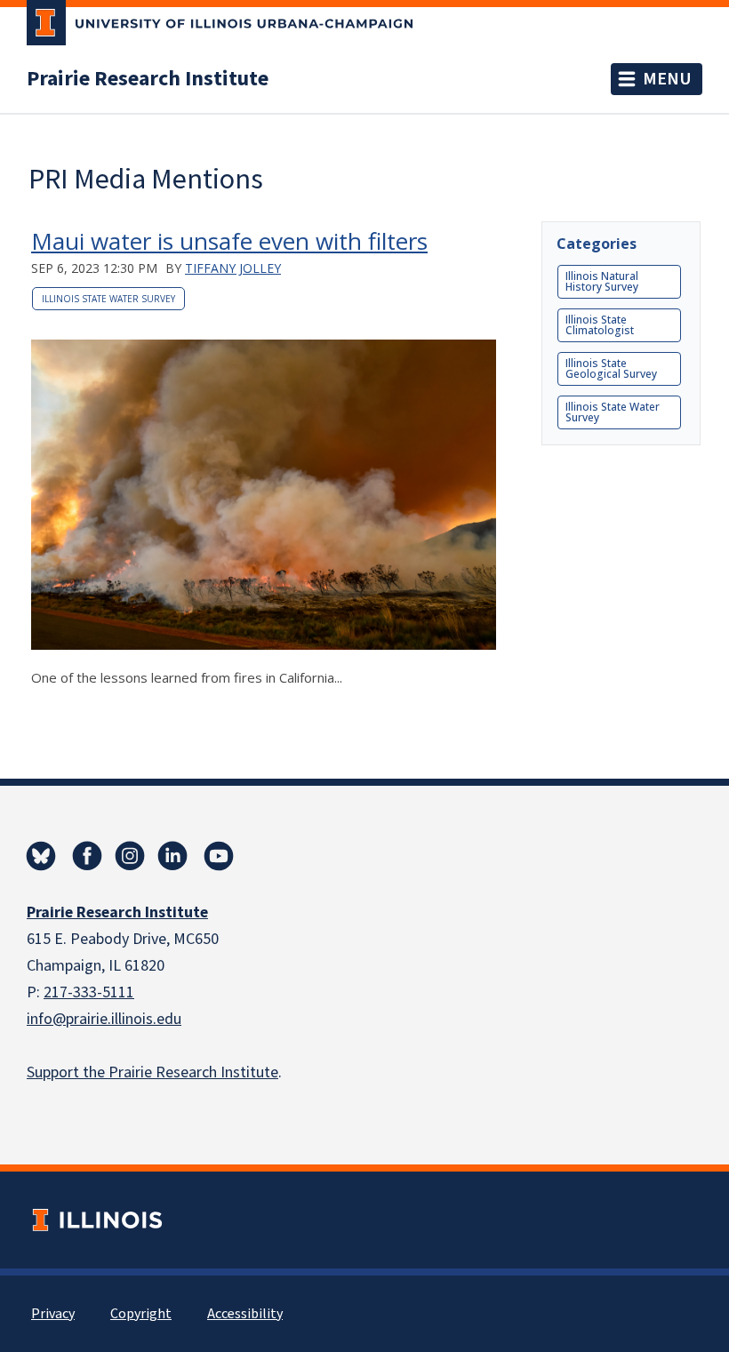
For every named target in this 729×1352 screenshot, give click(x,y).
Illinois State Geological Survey (611, 368)
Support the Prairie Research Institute (152, 1072)
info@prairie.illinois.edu (104, 1019)
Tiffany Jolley (233, 268)
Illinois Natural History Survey (601, 281)
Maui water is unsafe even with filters (229, 241)
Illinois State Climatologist (599, 325)
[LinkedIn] (172, 856)
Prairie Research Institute (147, 79)
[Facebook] (87, 856)
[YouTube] (218, 856)
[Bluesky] (40, 856)
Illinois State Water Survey (108, 298)
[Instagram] (129, 856)
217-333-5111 (89, 992)
